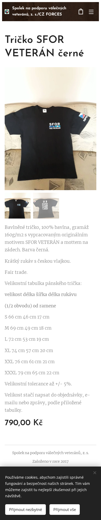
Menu (91, 11)
